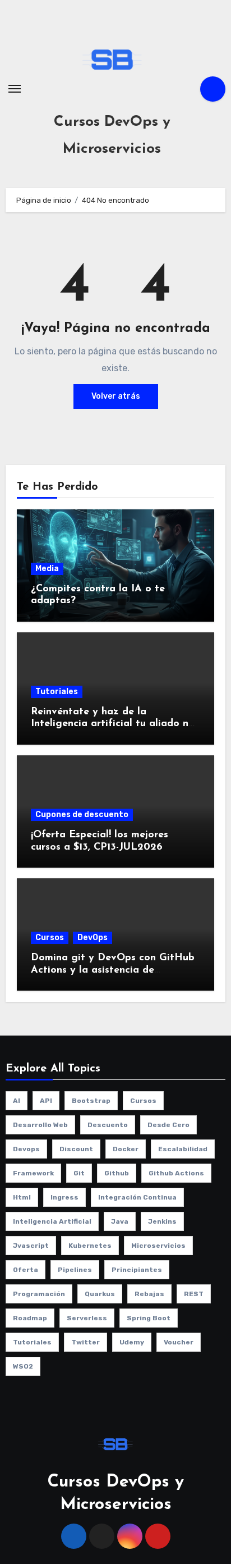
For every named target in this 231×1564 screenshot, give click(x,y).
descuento (107, 1125)
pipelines (75, 1270)
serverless (87, 1318)
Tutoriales (56, 691)
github (116, 1173)
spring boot (148, 1318)
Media (47, 568)
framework (33, 1173)
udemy (131, 1342)
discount (76, 1149)
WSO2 (23, 1366)
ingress (64, 1197)
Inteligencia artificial (52, 1221)
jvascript (31, 1246)
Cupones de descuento (81, 814)
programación (39, 1294)
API (46, 1101)
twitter (85, 1342)
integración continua (137, 1197)
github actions (176, 1173)
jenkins (162, 1221)
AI (16, 1101)
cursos (143, 1101)
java (119, 1221)
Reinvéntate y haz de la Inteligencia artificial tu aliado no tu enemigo (113, 724)
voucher (178, 1342)
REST (194, 1294)
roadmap (30, 1318)
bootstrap (91, 1101)
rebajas (149, 1294)
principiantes (137, 1270)
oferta (25, 1270)
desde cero (168, 1125)
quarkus (100, 1294)
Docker (125, 1149)
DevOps (92, 937)
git (79, 1173)
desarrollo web (40, 1125)
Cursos (49, 937)
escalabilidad (182, 1149)
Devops (26, 1149)
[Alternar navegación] (15, 88)
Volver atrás (115, 396)
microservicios (158, 1246)
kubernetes (90, 1246)
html (22, 1197)
